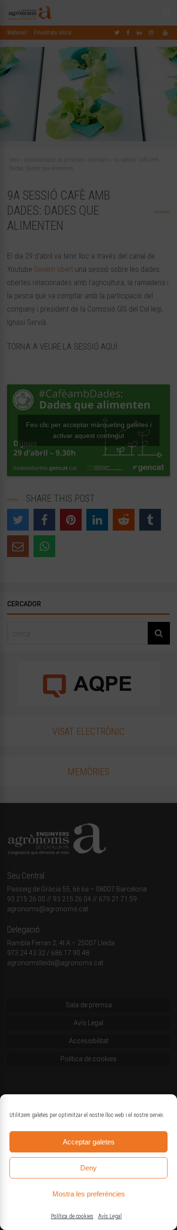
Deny (88, 1168)
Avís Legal (110, 1216)
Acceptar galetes (89, 1142)
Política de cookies (72, 1216)
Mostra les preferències (88, 1194)
